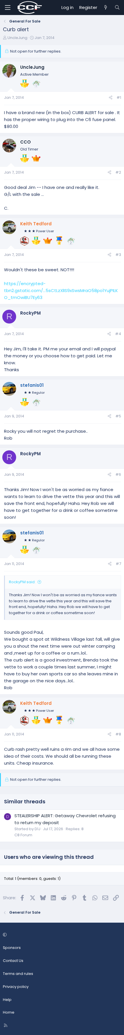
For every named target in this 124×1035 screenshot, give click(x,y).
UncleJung (17, 37)
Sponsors (12, 947)
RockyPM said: (22, 582)
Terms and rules (18, 973)
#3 (118, 254)
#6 (118, 474)
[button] (61, 935)
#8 (118, 734)
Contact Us (13, 960)
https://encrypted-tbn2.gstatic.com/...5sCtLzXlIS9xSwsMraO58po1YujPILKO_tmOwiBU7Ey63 (61, 290)
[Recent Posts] (105, 7)
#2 (118, 172)
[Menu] (7, 7)
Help (7, 999)
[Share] (110, 98)
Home (8, 1012)
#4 (118, 334)
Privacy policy (16, 986)
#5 (118, 416)
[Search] (117, 7)
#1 (119, 97)
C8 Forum (23, 835)
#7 (118, 563)
